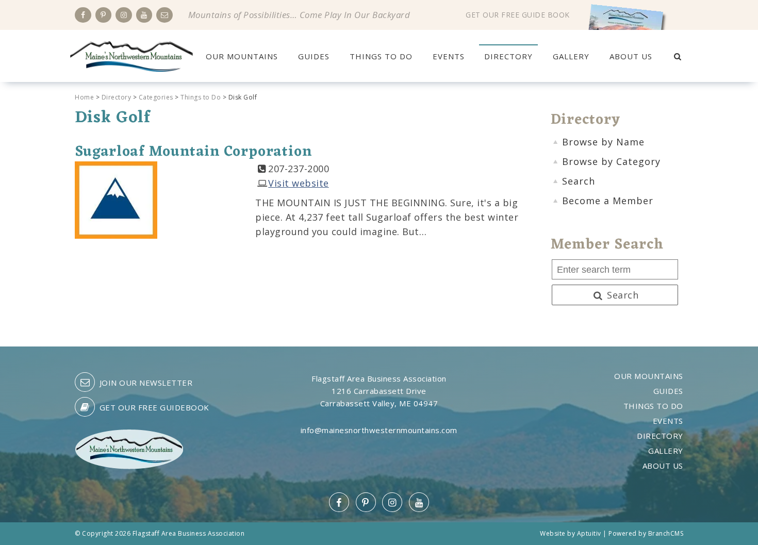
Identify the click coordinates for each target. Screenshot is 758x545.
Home (84, 97)
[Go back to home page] (131, 55)
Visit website (298, 183)
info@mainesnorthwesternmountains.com (379, 430)
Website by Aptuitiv (570, 533)
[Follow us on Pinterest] (103, 15)
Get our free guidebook (153, 407)
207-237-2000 (298, 168)
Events (449, 56)
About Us (630, 56)
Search (621, 295)
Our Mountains (242, 56)
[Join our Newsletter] (164, 15)
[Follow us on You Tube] (144, 15)
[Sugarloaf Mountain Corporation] (116, 199)
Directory (508, 56)
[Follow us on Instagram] (124, 15)
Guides (313, 56)
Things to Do (381, 56)
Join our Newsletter (144, 382)
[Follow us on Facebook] (83, 15)
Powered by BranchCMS (645, 533)
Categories (156, 97)
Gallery (571, 56)
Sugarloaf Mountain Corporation (193, 152)
